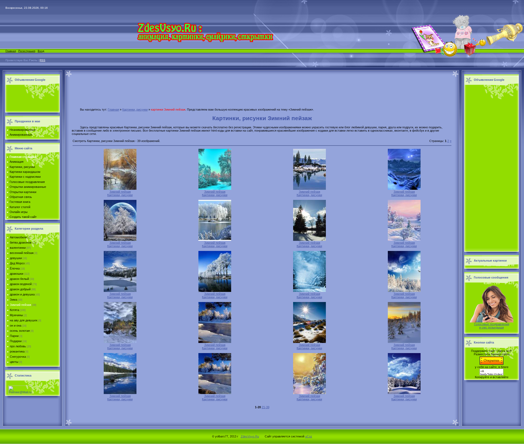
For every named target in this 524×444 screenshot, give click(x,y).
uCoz (308, 436)
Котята (14, 310)
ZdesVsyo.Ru (250, 436)
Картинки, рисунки (135, 109)
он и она (15, 325)
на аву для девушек (23, 320)
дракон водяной (21, 284)
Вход (41, 50)
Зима (13, 299)
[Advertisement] (31, 99)
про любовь (18, 346)
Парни (14, 336)
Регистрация (26, 50)
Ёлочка (15, 268)
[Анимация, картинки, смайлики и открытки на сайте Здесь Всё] (205, 41)
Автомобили (18, 237)
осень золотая (20, 330)
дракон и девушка (22, 294)
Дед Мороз (17, 263)
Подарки (16, 341)
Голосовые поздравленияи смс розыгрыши (491, 325)
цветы (14, 361)
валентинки (18, 247)
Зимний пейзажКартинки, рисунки (120, 193)
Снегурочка (18, 356)
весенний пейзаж (22, 252)
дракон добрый (20, 289)
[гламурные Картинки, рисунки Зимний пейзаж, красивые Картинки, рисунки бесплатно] (120, 188)
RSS (42, 60)
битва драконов (20, 242)
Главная (10, 50)
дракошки (16, 273)
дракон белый (19, 278)
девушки (16, 258)
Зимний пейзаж (20, 304)
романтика (17, 351)
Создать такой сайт (23, 216)
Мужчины (16, 315)
